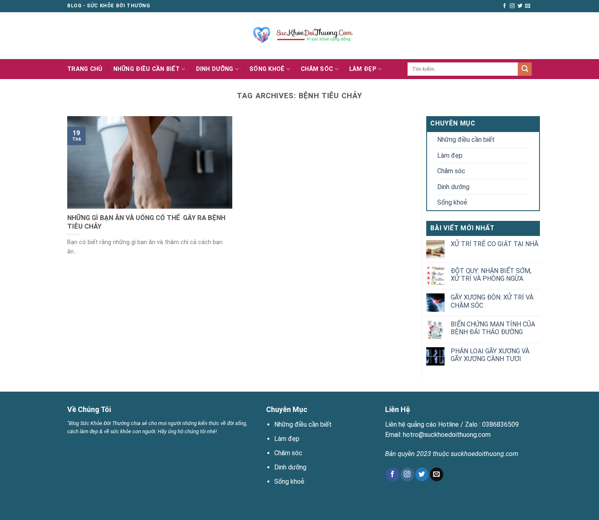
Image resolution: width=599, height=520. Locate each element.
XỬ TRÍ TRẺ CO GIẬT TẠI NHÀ (494, 244)
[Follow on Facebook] (504, 6)
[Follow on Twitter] (520, 6)
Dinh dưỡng (214, 69)
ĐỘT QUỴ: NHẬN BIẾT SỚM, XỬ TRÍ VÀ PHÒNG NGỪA (491, 274)
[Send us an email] (527, 6)
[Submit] (525, 69)
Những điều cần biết (146, 69)
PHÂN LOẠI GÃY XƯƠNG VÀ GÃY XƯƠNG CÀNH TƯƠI (490, 355)
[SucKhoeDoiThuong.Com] (299, 35)
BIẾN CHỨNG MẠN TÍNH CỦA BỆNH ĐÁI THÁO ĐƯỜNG (493, 328)
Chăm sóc (317, 69)
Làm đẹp (363, 69)
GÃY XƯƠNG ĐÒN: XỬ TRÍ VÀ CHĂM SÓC (492, 301)
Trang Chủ (85, 69)
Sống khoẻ (267, 69)
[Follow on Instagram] (512, 6)
